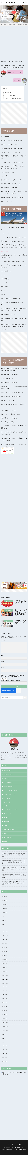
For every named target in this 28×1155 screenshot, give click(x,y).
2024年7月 (4, 924)
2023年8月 (4, 943)
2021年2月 (4, 1061)
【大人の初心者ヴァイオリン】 (10, 809)
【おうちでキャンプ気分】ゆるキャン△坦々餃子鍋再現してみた (21, 613)
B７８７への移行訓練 (9, 95)
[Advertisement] (14, 43)
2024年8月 (4, 920)
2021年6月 (4, 1046)
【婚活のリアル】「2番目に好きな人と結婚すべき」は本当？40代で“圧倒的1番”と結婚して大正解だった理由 (14, 869)
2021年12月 (5, 1022)
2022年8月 (4, 991)
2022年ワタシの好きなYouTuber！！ (20, 622)
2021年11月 (5, 1026)
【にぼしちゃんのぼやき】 (9, 786)
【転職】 (5, 833)
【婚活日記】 (6, 817)
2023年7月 (4, 947)
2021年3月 (4, 1057)
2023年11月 (5, 936)
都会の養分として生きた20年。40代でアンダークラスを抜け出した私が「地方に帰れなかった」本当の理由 (14, 883)
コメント (3, 640)
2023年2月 (4, 967)
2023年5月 (4, 955)
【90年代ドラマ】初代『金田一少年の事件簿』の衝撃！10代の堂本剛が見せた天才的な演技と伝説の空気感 (13, 855)
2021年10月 (5, 1030)
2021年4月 (4, 1053)
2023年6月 (4, 951)
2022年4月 (4, 1006)
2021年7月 (4, 1042)
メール (3, 661)
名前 (2, 655)
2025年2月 (4, 912)
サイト (2, 667)
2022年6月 (4, 998)
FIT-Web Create (17, 1149)
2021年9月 (4, 1034)
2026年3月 (4, 908)
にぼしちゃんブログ (8, 2)
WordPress (15, 1151)
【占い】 (5, 806)
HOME (4, 24)
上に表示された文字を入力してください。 (10, 680)
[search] (25, 697)
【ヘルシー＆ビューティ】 (9, 794)
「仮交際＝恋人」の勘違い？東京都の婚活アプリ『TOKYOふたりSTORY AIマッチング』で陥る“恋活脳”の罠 (14, 876)
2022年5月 (4, 1002)
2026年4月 (4, 904)
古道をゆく (5, 841)
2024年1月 (4, 928)
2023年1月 (4, 971)
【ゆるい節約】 (6, 798)
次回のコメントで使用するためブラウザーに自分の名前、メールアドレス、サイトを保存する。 (13, 676)
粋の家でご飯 (7, 92)
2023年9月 (4, 939)
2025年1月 (4, 916)
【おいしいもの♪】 (7, 770)
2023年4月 (4, 959)
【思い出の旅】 (6, 821)
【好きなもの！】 (7, 16)
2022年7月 (4, 994)
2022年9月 (4, 987)
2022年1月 (4, 1018)
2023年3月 (4, 963)
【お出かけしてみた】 (8, 774)
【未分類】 (5, 825)
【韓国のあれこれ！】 (8, 837)
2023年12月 (5, 932)
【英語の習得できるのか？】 (9, 829)
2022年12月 (5, 975)
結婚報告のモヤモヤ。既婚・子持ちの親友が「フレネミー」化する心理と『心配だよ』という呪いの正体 (13, 862)
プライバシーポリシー (16, 1144)
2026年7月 (4, 900)
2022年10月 (5, 983)
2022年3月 (4, 1010)
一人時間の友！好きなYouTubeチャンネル (21, 603)
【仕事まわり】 (6, 802)
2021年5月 (4, 1050)
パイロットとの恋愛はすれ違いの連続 (12, 98)
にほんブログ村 (4, 1074)
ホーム (7, 1144)
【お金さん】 (6, 778)
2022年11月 (5, 979)
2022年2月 (4, 1014)
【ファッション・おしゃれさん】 (10, 790)
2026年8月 (4, 896)
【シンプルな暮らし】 (8, 782)
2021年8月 (4, 1038)
